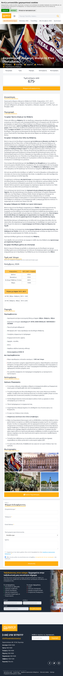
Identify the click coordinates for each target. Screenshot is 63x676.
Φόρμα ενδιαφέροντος (31, 88)
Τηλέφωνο (8, 517)
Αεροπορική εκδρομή (13, 67)
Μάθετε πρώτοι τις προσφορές (43, 635)
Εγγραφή (55, 638)
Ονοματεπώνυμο (10, 509)
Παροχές (31, 70)
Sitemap (52, 672)
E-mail (5, 606)
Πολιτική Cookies (44, 672)
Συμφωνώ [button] (5, 10)
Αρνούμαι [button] (13, 10)
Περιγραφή (8, 70)
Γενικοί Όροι (16, 672)
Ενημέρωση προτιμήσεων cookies (12, 673)
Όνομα (6, 600)
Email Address (9, 524)
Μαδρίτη (40, 64)
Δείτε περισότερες (32, 495)
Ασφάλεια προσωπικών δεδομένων (30, 672)
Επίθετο (25, 600)
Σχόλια (7, 540)
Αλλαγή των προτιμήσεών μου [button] (27, 10)
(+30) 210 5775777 (12, 635)
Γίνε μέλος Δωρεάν (35, 609)
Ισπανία (29, 64)
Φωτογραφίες (54, 70)
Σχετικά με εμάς (8, 672)
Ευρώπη (19, 64)
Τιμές (20, 70)
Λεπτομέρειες (43, 70)
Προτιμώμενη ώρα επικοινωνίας (14, 532)
